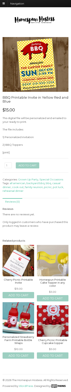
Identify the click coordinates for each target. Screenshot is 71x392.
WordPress (26, 385)
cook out (18, 187)
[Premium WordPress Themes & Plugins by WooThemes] (58, 385)
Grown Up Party (28, 179)
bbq (48, 183)
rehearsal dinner (13, 190)
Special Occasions (51, 179)
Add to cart (27, 165)
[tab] (12, 201)
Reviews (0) (12, 201)
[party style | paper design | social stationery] (35, 22)
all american (17, 183)
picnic (48, 187)
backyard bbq (35, 183)
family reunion (34, 187)
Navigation (17, 3)
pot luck (58, 187)
